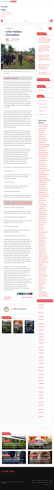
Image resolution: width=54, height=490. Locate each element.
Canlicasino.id (41, 134)
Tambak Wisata (42, 274)
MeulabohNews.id (42, 214)
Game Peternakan (26, 297)
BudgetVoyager (42, 206)
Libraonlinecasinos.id (43, 196)
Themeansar (3, 483)
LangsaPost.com (42, 279)
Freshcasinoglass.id (43, 190)
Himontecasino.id (42, 182)
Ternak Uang (14, 78)
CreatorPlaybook (42, 204)
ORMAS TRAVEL (42, 266)
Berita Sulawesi (42, 260)
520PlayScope (42, 242)
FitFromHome (41, 248)
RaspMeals (41, 228)
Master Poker (41, 142)
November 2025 (42, 107)
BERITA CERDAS (42, 124)
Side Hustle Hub (42, 281)
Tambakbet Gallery (43, 293)
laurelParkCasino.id (43, 152)
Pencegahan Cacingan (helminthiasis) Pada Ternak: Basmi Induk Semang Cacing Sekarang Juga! (44, 58)
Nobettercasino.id (42, 192)
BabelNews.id (41, 218)
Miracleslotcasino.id (43, 178)
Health (34, 482)
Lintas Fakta (41, 132)
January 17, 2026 (8, 461)
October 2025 (41, 111)
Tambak (40, 289)
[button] (48, 20)
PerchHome (41, 230)
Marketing (38, 482)
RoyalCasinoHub (42, 210)
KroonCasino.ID (42, 200)
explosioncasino (42, 176)
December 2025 (42, 104)
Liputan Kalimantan (43, 258)
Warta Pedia (41, 130)
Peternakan (9, 28)
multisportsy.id (41, 270)
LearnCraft (41, 202)
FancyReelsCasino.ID (43, 174)
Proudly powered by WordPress (7, 481)
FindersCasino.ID (42, 168)
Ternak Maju (7, 471)
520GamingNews (42, 238)
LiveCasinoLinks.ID (43, 160)
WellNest (40, 285)
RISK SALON (41, 277)
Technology (46, 484)
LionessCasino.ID (42, 158)
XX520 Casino (41, 234)
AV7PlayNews (41, 244)
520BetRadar (41, 240)
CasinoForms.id (42, 136)
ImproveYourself (42, 222)
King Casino (41, 162)
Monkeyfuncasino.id (43, 194)
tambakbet (41, 305)
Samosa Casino (42, 212)
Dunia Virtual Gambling (44, 144)
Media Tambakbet (42, 295)
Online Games (45, 482)
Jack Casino (41, 172)
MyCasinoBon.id (42, 138)
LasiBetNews (41, 246)
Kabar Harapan (42, 128)
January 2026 (42, 100)
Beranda (33, 480)
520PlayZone (41, 236)
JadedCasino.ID (42, 164)
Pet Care (51, 482)
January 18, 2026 (8, 447)
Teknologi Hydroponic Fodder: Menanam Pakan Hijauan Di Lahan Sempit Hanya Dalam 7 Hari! (12, 445)
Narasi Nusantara (42, 126)
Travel (51, 484)
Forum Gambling (42, 140)
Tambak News (42, 287)
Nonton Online (42, 272)
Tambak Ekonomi (42, 254)
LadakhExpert (41, 283)
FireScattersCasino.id (43, 146)
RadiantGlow (41, 224)
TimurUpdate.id (42, 220)
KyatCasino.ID (41, 198)
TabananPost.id (42, 216)
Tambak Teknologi (43, 256)
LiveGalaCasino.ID (42, 156)
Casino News (41, 148)
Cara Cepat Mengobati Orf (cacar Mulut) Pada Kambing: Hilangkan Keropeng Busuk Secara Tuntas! (44, 48)
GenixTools (41, 226)
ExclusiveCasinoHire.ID (44, 170)
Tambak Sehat (42, 250)
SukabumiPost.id (42, 268)
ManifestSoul (41, 208)
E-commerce (45, 480)
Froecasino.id (41, 186)
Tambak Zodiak (42, 252)
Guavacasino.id (42, 184)
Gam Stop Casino (42, 188)
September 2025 (42, 114)
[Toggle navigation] (25, 21)
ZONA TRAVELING (43, 276)
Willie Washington (16, 39)
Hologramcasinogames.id (44, 180)
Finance (51, 480)
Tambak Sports (42, 291)
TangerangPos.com (43, 232)
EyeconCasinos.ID (42, 166)
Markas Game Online (43, 154)
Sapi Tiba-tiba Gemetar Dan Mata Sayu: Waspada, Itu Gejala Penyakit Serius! (39, 459)
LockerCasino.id (42, 150)
